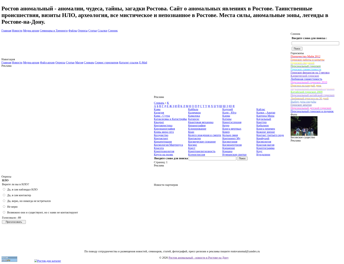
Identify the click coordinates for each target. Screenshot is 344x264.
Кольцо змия (230, 135)
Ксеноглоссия (196, 154)
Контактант (161, 138)
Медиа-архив (31, 62)
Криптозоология (164, 151)
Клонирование (197, 128)
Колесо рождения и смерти (204, 135)
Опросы (83, 30)
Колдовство (161, 135)
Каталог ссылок (128, 62)
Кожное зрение (265, 131)
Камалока (194, 115)
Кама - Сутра (162, 115)
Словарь (89, 62)
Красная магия (265, 144)
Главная (6, 30)
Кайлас (260, 109)
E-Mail (143, 62)
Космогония (229, 141)
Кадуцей (227, 109)
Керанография (197, 125)
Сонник (113, 30)
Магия (79, 62)
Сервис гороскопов (106, 62)
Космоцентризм (232, 144)
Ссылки (102, 30)
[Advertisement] (77, 121)
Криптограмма (265, 148)
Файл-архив (47, 62)
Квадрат (159, 122)
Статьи (92, 30)
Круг (259, 151)
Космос (192, 144)
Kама (157, 109)
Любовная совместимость (306, 79)
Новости (17, 30)
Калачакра (194, 112)
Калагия (159, 112)
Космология (263, 141)
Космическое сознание (202, 141)
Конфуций (262, 138)
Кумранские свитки (234, 154)
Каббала (193, 109)
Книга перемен (265, 128)
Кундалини (263, 154)
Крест (191, 148)
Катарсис (193, 119)
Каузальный (263, 119)
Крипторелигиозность (201, 151)
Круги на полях (163, 154)
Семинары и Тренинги (54, 30)
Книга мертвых (231, 128)
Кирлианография (164, 128)
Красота (159, 148)
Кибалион (262, 125)
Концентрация (163, 141)
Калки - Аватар (265, 112)
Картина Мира (265, 115)
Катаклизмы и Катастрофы (170, 119)
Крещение (228, 148)
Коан (191, 131)
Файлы (72, 30)
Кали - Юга (229, 112)
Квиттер (261, 122)
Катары (226, 119)
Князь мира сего (164, 131)
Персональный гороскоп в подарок (312, 111)
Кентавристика (163, 125)
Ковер (226, 131)
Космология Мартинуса (168, 144)
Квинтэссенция (231, 122)
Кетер (225, 125)
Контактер (194, 138)
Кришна (227, 151)
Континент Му (231, 138)
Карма (226, 115)
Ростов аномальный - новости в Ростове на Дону (199, 257)
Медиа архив (31, 30)
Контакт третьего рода (270, 135)
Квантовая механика (200, 122)
